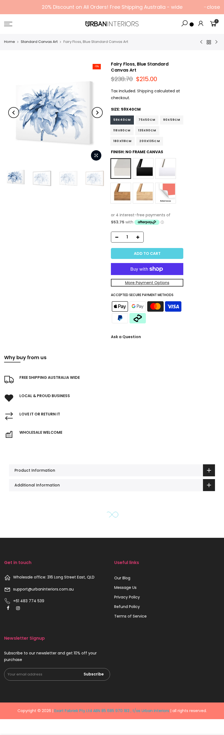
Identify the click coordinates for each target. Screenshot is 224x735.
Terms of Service (130, 616)
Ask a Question (126, 337)
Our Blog (122, 578)
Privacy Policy (127, 597)
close (213, 7)
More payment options (147, 282)
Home (9, 41)
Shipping (145, 91)
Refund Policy (127, 606)
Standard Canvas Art (39, 41)
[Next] (97, 112)
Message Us (125, 587)
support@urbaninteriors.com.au (43, 589)
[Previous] (13, 112)
